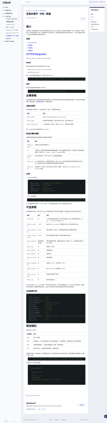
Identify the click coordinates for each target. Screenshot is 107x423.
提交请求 (82, 405)
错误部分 (41, 101)
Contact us (63, 419)
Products (57, 419)
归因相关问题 (42, 10)
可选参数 (30, 48)
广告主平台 (35, 10)
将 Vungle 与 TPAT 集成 (12, 30)
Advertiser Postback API (12, 33)
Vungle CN (28, 10)
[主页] (6, 2)
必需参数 (30, 45)
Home (6, 7)
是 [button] (39, 409)
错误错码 (30, 50)
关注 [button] (82, 18)
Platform (13, 421)
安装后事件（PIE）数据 (13, 35)
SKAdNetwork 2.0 (10, 24)
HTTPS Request (32, 42)
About (50, 419)
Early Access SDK (93, 2)
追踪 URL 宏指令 (10, 27)
